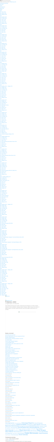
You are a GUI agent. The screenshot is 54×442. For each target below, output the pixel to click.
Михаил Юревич (24, 431)
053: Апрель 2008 (3, 225)
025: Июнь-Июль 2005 (4, 262)
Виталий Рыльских (34, 426)
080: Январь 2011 (3, 188)
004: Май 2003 (2, 291)
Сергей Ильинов (43, 433)
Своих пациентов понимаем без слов (12, 385)
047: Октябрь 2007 (3, 233)
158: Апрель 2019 (3, 82)
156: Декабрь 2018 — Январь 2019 (6, 86)
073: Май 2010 (2, 198)
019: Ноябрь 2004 (3, 271)
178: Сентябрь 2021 (3, 54)
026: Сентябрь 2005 (3, 260)
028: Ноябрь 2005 (3, 258)
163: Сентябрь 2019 (3, 76)
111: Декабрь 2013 (3, 149)
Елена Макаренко (8, 428)
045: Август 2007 (3, 235)
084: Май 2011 (2, 183)
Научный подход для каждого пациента (12, 380)
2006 (1, 243)
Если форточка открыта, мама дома (11, 366)
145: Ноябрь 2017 (3, 101)
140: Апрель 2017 (3, 107)
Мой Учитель (7, 417)
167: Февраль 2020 (3, 69)
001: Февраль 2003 (3, 294)
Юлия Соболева (23, 434)
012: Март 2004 (3, 279)
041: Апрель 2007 (3, 239)
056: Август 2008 (3, 221)
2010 (1, 189)
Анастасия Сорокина (8, 424)
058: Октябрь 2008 (3, 219)
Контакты (1, 4)
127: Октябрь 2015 (3, 126)
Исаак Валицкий (8, 344)
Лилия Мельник (16, 430)
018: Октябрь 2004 (3, 272)
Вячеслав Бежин (8, 427)
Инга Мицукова (33, 428)
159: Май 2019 (2, 81)
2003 (1, 282)
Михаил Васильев (18, 431)
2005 (1, 255)
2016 (1, 111)
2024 (1, 24)
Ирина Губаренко (39, 428)
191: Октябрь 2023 (3, 35)
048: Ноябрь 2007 (3, 232)
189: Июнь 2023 (3, 38)
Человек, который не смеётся (10, 368)
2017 (1, 98)
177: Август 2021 (3, 55)
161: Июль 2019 (3, 78)
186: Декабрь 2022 (3, 43)
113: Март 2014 (3, 145)
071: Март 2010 (3, 200)
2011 (1, 175)
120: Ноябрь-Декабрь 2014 (5, 136)
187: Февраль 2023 (3, 40)
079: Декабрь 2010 (3, 190)
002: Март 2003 (3, 293)
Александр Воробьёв (18, 423)
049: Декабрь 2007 (3, 230)
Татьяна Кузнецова (14, 434)
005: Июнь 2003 (3, 289)
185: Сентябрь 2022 (3, 44)
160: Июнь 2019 (3, 79)
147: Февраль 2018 (3, 97)
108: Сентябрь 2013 (3, 152)
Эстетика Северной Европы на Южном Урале (13, 357)
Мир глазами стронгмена (10, 352)
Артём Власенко (30, 424)
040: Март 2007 (3, 240)
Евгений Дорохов (34, 427)
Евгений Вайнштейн (23, 427)
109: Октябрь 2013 (3, 151)
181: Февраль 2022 (3, 49)
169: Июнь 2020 (3, 67)
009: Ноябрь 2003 (3, 284)
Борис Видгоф (37, 424)
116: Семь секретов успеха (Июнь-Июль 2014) (8, 141)
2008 (1, 215)
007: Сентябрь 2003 (3, 287)
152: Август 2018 (3, 91)
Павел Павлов (14, 433)
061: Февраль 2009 (3, 214)
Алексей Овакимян (38, 423)
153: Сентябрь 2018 (3, 89)
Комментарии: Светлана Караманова (12, 358)
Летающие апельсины (9, 371)
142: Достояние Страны (4, 104)
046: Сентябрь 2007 (3, 234)
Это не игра (7, 356)
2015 (1, 123)
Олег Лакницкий (35, 431)
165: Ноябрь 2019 (3, 73)
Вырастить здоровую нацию (10, 360)
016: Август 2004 (3, 274)
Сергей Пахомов (7, 434)
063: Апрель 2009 (3, 211)
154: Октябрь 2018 (3, 88)
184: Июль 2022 (3, 45)
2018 (1, 84)
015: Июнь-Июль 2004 (4, 276)
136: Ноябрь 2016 (3, 113)
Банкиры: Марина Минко (10, 337)
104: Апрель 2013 (3, 157)
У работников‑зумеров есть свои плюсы (12, 405)
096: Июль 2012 (3, 169)
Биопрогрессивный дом (9, 397)
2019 (1, 72)
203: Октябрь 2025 (3, 18)
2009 (1, 203)
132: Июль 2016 (3, 118)
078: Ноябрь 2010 (3, 191)
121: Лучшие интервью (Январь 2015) (7, 133)
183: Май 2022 (2, 47)
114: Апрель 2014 (3, 143)
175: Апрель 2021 (3, 58)
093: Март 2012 (3, 172)
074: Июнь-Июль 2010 (4, 196)
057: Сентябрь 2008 (3, 220)
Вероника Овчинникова (12, 426)
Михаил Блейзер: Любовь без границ (12, 351)
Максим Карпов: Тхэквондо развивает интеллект (14, 338)
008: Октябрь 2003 (3, 286)
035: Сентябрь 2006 (3, 248)
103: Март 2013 (3, 159)
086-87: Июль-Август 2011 (4, 180)
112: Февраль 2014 (3, 146)
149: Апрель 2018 (3, 94)
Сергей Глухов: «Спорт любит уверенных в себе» (14, 343)
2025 (1, 15)
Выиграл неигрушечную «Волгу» (11, 420)
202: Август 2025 (3, 19)
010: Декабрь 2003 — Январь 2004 (6, 283)
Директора (2, 8)
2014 (1, 135)
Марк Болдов (41, 430)
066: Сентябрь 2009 (3, 208)
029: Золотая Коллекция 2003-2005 (6, 257)
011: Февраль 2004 (3, 281)
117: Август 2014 (3, 140)
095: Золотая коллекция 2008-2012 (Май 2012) (8, 170)
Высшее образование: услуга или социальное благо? (15, 336)
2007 (1, 229)
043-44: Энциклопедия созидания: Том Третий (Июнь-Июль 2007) (12, 237)
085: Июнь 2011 (3, 181)
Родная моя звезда (8, 390)
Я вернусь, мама (10, 302)
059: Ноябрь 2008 (3, 218)
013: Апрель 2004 (3, 278)
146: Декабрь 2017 (3, 99)
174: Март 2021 (3, 59)
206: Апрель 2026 (3, 13)
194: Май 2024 (2, 30)
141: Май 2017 (2, 106)
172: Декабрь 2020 (3, 63)
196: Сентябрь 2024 (3, 28)
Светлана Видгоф (20, 433)
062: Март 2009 (3, 213)
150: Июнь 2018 (3, 93)
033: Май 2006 (2, 250)
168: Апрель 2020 (3, 68)
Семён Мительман (31, 433)
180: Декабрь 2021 (3, 52)
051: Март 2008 (3, 227)
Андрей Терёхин (9, 303)
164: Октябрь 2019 (3, 74)
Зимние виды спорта (9, 347)
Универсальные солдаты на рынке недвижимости (14, 412)
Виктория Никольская (24, 426)
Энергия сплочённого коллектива (11, 367)
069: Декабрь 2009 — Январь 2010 (6, 204)
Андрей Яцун (14, 424)
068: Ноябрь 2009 (3, 205)
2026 (1, 10)
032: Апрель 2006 (3, 252)
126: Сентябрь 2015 (3, 127)
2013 (1, 147)
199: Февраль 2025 (3, 23)
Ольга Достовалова (43, 431)
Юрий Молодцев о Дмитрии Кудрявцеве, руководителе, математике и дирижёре (20, 415)
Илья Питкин (24, 428)
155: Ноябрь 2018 (3, 87)
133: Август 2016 (3, 117)
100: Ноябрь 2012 (3, 164)
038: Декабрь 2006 (3, 244)
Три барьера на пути (9, 407)
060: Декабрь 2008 (3, 216)
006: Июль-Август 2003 (4, 288)
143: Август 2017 (3, 103)
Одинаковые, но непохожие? (10, 395)
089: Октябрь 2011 (3, 177)
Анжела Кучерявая (21, 424)
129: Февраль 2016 (3, 122)
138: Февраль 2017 (3, 110)
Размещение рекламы (4, 3)
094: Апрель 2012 (3, 171)
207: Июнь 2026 (3, 11)
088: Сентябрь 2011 (3, 179)
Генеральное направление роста (11, 370)
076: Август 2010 (3, 194)
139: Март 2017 (3, 108)
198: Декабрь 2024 (3, 25)
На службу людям (8, 339)
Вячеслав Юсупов (14, 427)
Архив (1, 9)
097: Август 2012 (3, 167)
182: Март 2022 (3, 48)
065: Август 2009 (3, 209)
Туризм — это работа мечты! (10, 392)
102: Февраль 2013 (3, 160)
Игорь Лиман (13, 428)
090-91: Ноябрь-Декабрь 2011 (5, 176)
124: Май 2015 (2, 130)
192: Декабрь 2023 (3, 34)
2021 (1, 50)
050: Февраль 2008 (3, 228)
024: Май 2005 (2, 263)
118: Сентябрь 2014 (3, 138)
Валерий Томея (43, 424)
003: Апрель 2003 (3, 292)
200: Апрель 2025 (3, 22)
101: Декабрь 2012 (3, 162)
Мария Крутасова (24, 430)
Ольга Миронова (8, 433)
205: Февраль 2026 (3, 14)
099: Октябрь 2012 (3, 165)
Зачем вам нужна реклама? (10, 334)
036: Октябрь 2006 (3, 247)
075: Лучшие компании (4, 195)
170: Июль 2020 (3, 66)
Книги (1, 5)
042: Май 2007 (2, 238)
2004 (1, 268)
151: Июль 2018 (3, 92)
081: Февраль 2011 (3, 186)
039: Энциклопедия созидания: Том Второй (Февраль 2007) (10, 242)
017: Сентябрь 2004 (3, 273)
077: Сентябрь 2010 (3, 193)
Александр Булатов (9, 423)
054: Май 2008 (2, 224)
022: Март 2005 (3, 265)
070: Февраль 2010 (3, 201)
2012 (1, 161)
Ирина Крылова (9, 430)
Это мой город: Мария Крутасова (11, 365)
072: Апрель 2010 (3, 199)
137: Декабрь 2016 (3, 112)
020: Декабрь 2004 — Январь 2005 (6, 269)
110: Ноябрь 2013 (3, 150)
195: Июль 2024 (3, 29)
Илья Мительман (18, 428)
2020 (1, 62)
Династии (7, 387)
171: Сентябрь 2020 (3, 64)
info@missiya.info (11, 440)
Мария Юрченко (33, 430)
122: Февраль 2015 (3, 132)
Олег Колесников (30, 431)
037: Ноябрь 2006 (3, 245)
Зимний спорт (8, 346)
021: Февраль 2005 (3, 267)
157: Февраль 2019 (3, 83)
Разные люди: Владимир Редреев (11, 341)
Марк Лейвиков (9, 431)
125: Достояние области (4, 128)
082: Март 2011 (3, 185)
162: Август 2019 (3, 77)
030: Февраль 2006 (3, 254)
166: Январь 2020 (3, 71)
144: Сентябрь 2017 (3, 102)
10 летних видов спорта (9, 342)
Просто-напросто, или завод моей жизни (12, 348)
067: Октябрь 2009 (3, 206)
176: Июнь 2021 (3, 57)
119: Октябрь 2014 (3, 137)
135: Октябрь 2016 (3, 115)
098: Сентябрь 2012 (3, 166)
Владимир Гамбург (43, 426)
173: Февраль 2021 (3, 60)
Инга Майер (28, 428)
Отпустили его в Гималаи (10, 349)
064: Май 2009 (2, 210)
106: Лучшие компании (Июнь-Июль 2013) (7, 155)
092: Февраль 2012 (3, 174)
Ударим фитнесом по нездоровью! (11, 353)
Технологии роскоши (9, 410)
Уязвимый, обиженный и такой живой (12, 382)
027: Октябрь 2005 (3, 259)
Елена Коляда (42, 427)
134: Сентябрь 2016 (3, 116)
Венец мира (7, 354)
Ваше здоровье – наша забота (10, 402)
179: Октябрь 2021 (3, 53)
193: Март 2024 (3, 32)
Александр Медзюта (28, 423)
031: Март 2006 (3, 253)
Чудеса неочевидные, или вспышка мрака (13, 377)
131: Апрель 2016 (3, 120)
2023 (1, 33)
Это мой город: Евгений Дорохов (11, 363)
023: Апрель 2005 (3, 264)
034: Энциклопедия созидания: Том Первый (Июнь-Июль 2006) (11, 249)
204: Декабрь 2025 (3, 16)
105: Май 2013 (2, 156)
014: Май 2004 (2, 277)
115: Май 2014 (2, 142)
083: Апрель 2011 (3, 184)
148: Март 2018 (3, 96)
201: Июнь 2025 (3, 20)
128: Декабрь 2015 (3, 125)
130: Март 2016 (3, 121)
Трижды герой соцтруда (9, 362)
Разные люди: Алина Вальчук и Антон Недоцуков (14, 361)
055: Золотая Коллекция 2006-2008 (6, 223)
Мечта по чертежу (8, 400)
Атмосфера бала (8, 375)
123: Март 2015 (3, 131)
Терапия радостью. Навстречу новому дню (13, 372)
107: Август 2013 (3, 154)
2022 (1, 42)
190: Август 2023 (3, 37)
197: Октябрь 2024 (3, 27)
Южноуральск (2, 6)
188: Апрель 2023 (3, 39)
